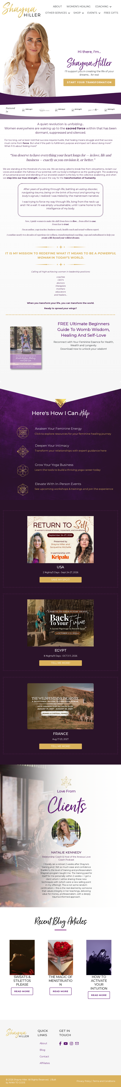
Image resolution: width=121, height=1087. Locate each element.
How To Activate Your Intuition (98, 982)
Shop (77, 12)
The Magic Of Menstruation (60, 981)
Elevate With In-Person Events (58, 484)
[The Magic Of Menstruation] (60, 957)
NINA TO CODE (17, 1082)
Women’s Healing (79, 6)
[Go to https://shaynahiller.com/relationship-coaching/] (23, 451)
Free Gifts (111, 12)
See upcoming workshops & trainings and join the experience (74, 488)
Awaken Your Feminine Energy (58, 428)
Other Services (56, 12)
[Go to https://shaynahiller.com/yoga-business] (23, 470)
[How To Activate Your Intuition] (98, 957)
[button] (110, 7)
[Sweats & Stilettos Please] (22, 957)
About (57, 6)
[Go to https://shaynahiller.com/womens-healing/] (23, 432)
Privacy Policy (84, 1081)
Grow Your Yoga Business (54, 465)
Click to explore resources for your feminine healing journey (73, 433)
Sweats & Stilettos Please (22, 981)
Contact (44, 1056)
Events (92, 12)
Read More (22, 991)
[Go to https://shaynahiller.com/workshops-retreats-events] (23, 490)
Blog (42, 1049)
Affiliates (45, 1063)
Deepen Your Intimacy (52, 445)
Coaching (101, 6)
